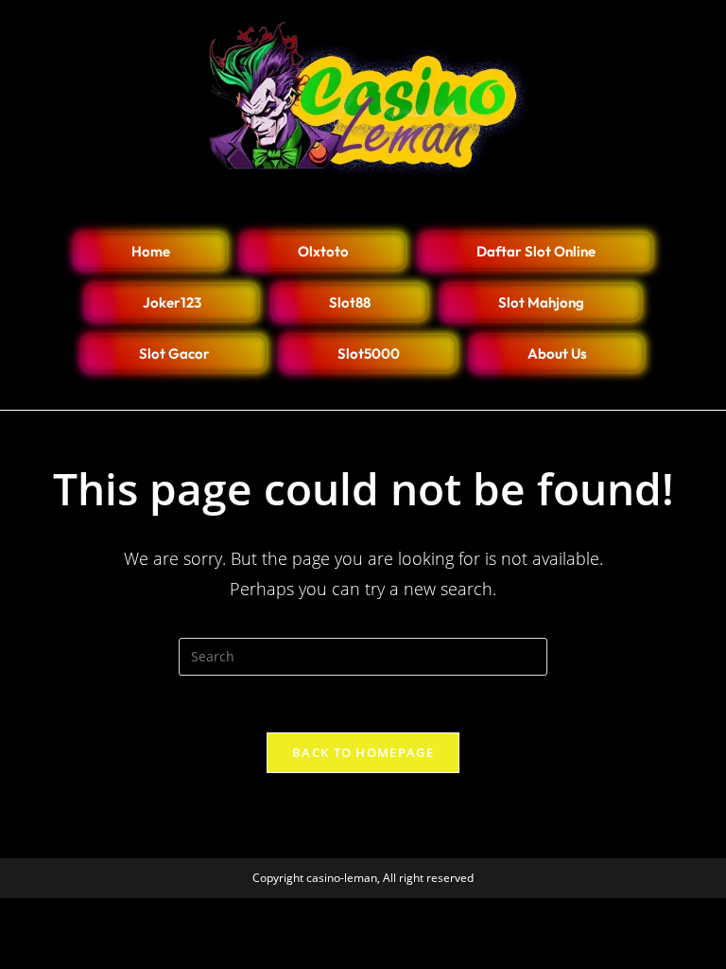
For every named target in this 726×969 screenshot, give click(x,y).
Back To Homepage (363, 752)
